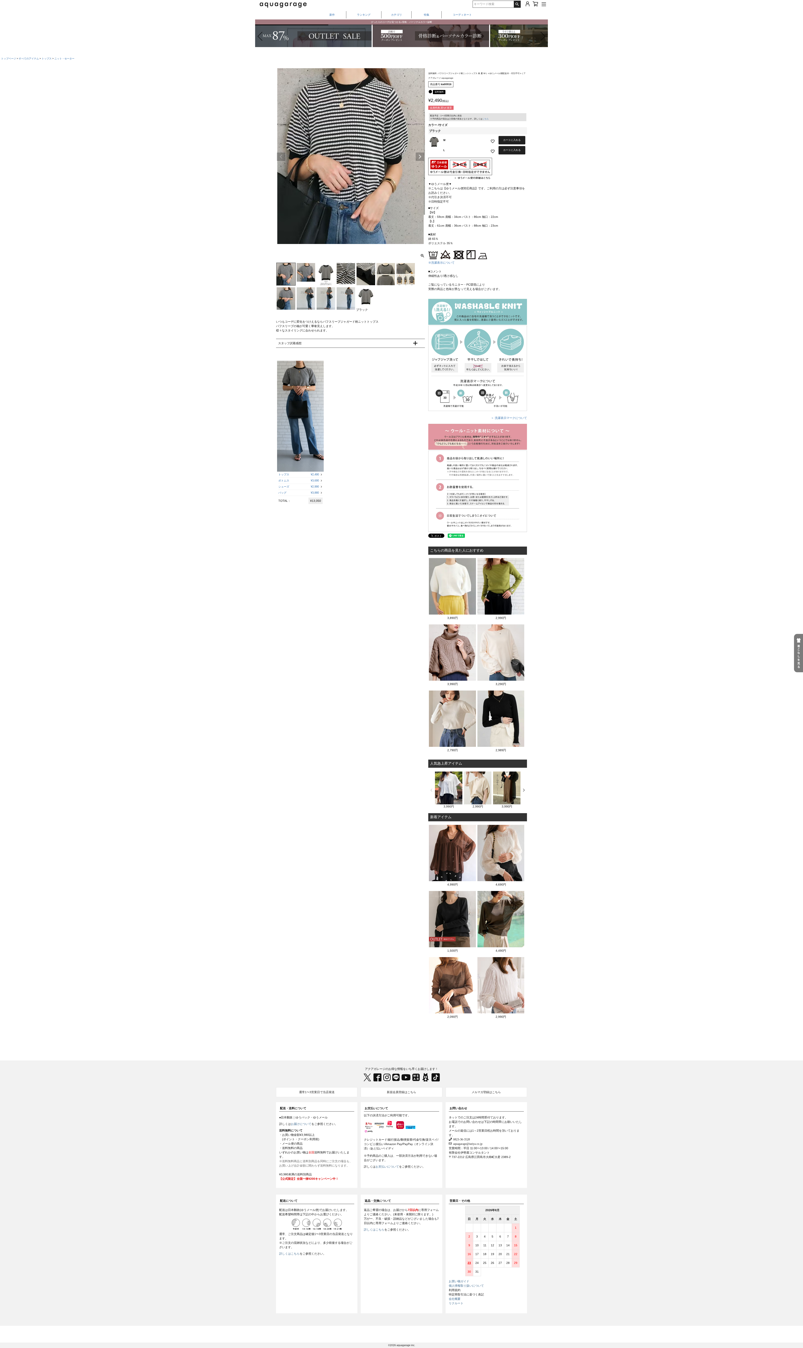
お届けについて (301, 1124)
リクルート (456, 1303)
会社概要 (454, 1298)
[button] (543, 36)
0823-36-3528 (461, 1139)
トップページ (8, 58)
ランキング (364, 14)
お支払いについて (376, 1108)
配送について (289, 1200)
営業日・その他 (460, 1200)
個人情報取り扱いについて (466, 1285)
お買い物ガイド (459, 1281)
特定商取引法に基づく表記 (466, 1294)
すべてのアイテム (29, 58)
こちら (485, 119)
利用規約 (454, 1290)
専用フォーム (430, 1210)
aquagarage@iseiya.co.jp (467, 1143)
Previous (281, 157)
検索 (517, 4)
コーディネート (462, 14)
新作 (332, 14)
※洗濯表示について (441, 262)
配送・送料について (293, 1108)
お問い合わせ (458, 1108)
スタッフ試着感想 (290, 343)
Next (420, 157)
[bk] (430, 91)
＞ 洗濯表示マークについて (509, 418)
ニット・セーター (64, 58)
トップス (47, 58)
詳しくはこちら (289, 1253)
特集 (426, 14)
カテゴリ (396, 14)
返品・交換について (378, 1200)
